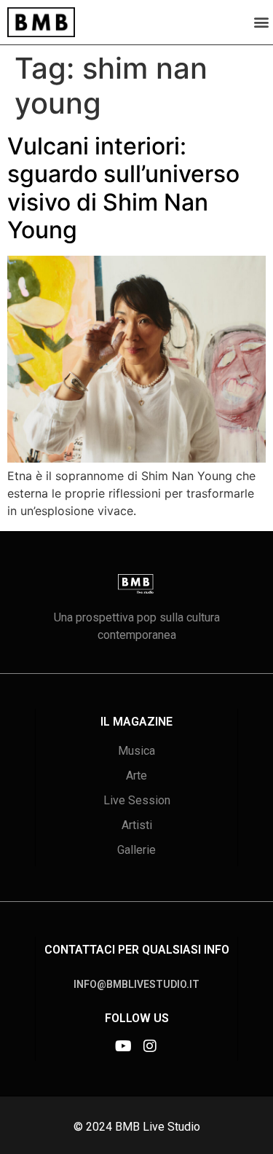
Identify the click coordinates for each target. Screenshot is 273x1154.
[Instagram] (150, 1046)
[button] (261, 22)
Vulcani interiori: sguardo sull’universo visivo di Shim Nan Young (123, 188)
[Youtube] (123, 1046)
